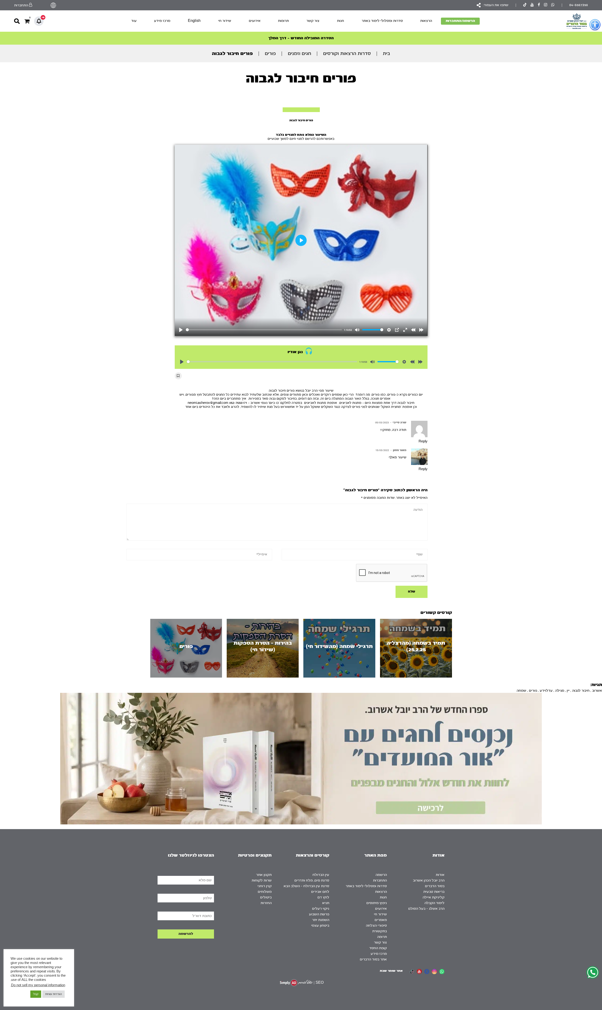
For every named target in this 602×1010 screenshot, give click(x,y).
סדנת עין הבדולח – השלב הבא (306, 886)
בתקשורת (379, 931)
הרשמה (381, 875)
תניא (325, 903)
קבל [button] (35, 994)
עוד (134, 21)
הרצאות (426, 21)
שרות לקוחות (262, 880)
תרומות (283, 21)
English (194, 21)
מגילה (559, 691)
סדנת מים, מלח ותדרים (311, 880)
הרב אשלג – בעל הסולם (426, 909)
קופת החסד (378, 948)
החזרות (266, 903)
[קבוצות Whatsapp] (552, 5)
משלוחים (265, 892)
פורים (270, 53)
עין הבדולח (321, 875)
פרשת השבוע (319, 914)
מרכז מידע (162, 21)
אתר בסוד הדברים (373, 959)
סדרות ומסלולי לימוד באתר (382, 21)
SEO (320, 983)
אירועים (255, 21)
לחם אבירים (320, 892)
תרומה (382, 937)
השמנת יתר (320, 920)
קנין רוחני (264, 886)
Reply (423, 441)
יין (568, 691)
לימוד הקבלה (434, 903)
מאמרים (381, 920)
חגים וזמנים (299, 53)
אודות (440, 875)
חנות (340, 21)
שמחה (521, 691)
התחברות (380, 880)
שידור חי (224, 21)
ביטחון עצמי (320, 926)
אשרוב (597, 691)
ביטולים (266, 897)
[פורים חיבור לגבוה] (301, 109)
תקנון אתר (264, 875)
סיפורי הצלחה (376, 926)
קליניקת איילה (433, 897)
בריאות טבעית (433, 892)
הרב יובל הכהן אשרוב (428, 880)
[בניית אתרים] (296, 983)
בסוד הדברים (434, 886)
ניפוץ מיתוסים (376, 903)
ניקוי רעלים (320, 909)
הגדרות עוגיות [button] (53, 994)
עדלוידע (546, 691)
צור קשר (312, 21)
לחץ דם (323, 897)
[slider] (264, 330)
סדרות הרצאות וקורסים (347, 53)
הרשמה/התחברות (460, 21)
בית (386, 53)
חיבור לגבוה (581, 691)
